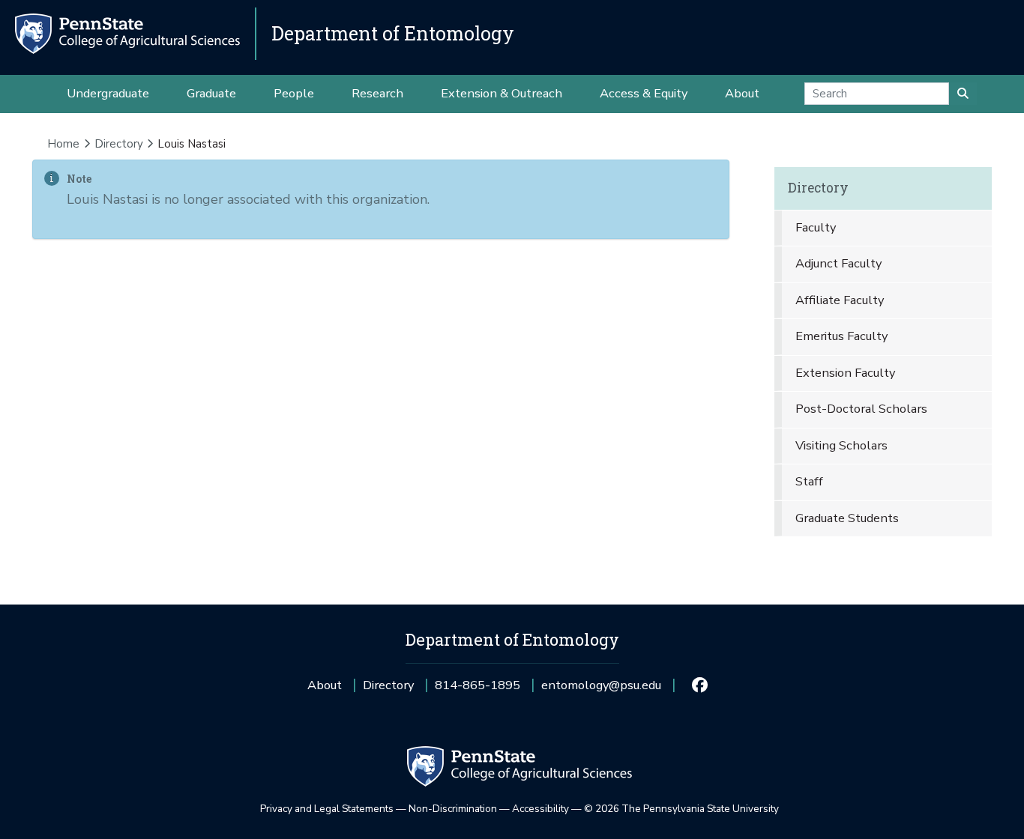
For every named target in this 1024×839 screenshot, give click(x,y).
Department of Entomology (392, 33)
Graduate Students (847, 518)
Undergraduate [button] (108, 93)
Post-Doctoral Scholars (861, 408)
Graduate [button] (211, 93)
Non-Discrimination (453, 809)
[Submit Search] (963, 93)
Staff (809, 481)
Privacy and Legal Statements (327, 809)
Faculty (815, 227)
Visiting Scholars (841, 445)
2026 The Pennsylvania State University (681, 809)
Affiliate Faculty (839, 300)
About (324, 685)
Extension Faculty (845, 372)
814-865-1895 (477, 690)
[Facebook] (699, 685)
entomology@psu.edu (601, 690)
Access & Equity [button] (643, 93)
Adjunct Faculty (838, 263)
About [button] (742, 93)
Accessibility (540, 809)
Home (63, 143)
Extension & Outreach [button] (501, 93)
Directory (118, 143)
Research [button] (377, 93)
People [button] (294, 93)
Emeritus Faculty (841, 336)
